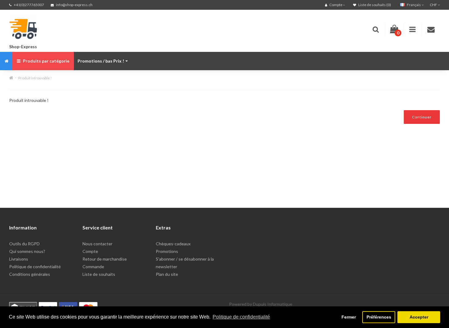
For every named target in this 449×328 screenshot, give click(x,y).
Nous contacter (97, 243)
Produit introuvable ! (35, 78)
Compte (90, 251)
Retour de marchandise (104, 258)
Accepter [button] (419, 317)
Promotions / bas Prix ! (101, 60)
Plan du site (167, 274)
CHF (434, 4)
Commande (93, 266)
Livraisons (18, 258)
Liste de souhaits (98, 274)
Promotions (167, 251)
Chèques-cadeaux (173, 243)
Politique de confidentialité (35, 266)
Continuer (422, 117)
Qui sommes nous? (27, 251)
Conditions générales (29, 274)
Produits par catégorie (45, 60)
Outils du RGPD (24, 243)
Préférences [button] (379, 317)
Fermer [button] (348, 317)
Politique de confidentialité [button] (241, 316)
